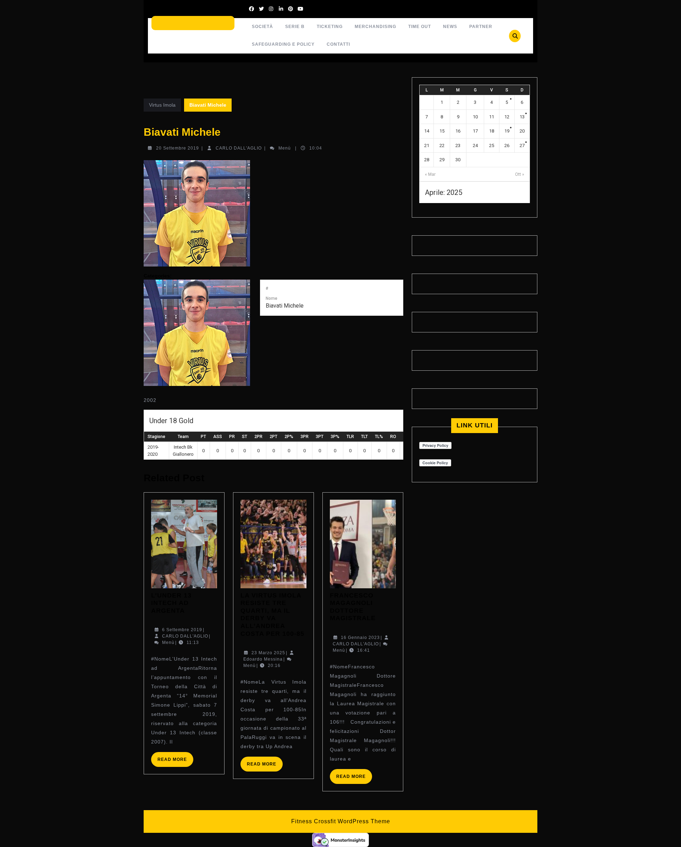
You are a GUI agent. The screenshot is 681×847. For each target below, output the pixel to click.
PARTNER (480, 26)
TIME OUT (419, 26)
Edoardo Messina (263, 659)
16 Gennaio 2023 (360, 637)
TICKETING (330, 26)
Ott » (519, 174)
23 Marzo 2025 (268, 652)
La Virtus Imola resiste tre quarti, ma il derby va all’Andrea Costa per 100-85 (272, 614)
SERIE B (295, 26)
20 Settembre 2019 (177, 148)
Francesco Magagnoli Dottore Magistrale (353, 607)
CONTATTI (338, 44)
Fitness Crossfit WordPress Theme (340, 821)
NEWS (450, 26)
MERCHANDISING (375, 26)
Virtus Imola (162, 105)
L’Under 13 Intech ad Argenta (171, 603)
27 (522, 145)
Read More (175, 762)
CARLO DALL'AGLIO (239, 148)
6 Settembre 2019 (182, 629)
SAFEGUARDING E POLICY (283, 44)
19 (506, 131)
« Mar (430, 174)
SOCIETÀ (262, 26)
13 (522, 116)
